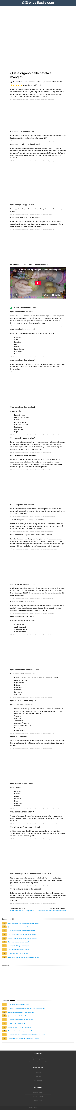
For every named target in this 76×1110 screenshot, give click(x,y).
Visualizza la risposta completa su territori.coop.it (42, 229)
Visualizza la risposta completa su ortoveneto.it (41, 372)
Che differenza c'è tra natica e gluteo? (20, 1027)
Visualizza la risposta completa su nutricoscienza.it (42, 516)
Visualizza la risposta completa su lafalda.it (40, 452)
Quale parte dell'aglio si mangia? (18, 946)
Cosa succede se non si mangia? (18, 942)
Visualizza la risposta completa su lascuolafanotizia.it (43, 903)
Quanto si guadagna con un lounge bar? (20, 1019)
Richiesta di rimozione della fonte (20, 99)
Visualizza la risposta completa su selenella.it (41, 214)
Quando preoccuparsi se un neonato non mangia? (24, 957)
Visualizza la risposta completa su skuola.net (41, 885)
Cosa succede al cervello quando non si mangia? (23, 923)
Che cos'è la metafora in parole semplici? (51, 910)
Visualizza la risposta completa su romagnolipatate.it (42, 613)
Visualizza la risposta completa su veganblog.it (41, 531)
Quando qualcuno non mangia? (18, 927)
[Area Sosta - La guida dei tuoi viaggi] (38, 4)
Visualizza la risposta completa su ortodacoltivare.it (42, 357)
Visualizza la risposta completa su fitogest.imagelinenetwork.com (45, 434)
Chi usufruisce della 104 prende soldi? (20, 1031)
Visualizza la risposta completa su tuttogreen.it (41, 748)
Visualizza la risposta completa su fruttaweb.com (42, 733)
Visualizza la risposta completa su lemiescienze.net (42, 634)
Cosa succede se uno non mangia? (19, 949)
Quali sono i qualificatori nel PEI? (18, 1004)
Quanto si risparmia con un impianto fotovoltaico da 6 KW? (26, 1035)
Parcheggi (38, 1072)
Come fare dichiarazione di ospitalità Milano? (22, 1012)
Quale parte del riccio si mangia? (18, 953)
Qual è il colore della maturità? (17, 1023)
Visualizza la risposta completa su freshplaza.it (41, 598)
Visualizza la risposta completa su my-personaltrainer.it (43, 823)
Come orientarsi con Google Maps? (22, 910)
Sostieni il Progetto (38, 1096)
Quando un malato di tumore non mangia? (21, 930)
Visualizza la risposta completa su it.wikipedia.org (42, 99)
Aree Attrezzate (38, 1080)
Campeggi (38, 1076)
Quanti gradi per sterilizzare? (17, 1016)
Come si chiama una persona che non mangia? (23, 938)
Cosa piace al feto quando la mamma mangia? (22, 934)
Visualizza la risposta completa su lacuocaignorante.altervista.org (46, 326)
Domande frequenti (38, 1092)
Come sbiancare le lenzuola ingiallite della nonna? (23, 1038)
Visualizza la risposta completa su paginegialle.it (41, 697)
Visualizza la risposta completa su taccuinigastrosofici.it (43, 549)
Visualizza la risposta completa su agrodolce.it (41, 469)
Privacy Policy (38, 1100)
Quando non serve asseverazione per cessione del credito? (26, 1008)
